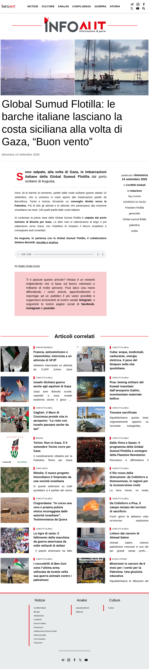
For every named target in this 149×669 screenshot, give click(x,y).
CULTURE (48, 6)
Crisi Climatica (39, 639)
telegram (85, 300)
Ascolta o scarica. (47, 242)
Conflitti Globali (136, 185)
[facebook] (144, 4)
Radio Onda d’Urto (29, 266)
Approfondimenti (44, 347)
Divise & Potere (119, 559)
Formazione (38, 627)
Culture (111, 608)
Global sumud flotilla (134, 219)
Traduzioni (38, 643)
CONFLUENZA (81, 6)
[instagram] (138, 4)
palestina (134, 225)
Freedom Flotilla (134, 207)
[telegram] (132, 4)
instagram (33, 308)
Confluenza (42, 468)
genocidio (134, 213)
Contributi (37, 620)
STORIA (115, 6)
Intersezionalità (40, 635)
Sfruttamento (39, 616)
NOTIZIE (32, 6)
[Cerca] (144, 8)
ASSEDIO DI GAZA (134, 201)
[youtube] (138, 8)
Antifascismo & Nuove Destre (45, 631)
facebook (87, 304)
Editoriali (79, 612)
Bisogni (39, 438)
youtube (49, 308)
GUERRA (100, 6)
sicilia (134, 230)
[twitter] (132, 8)
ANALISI (63, 6)
